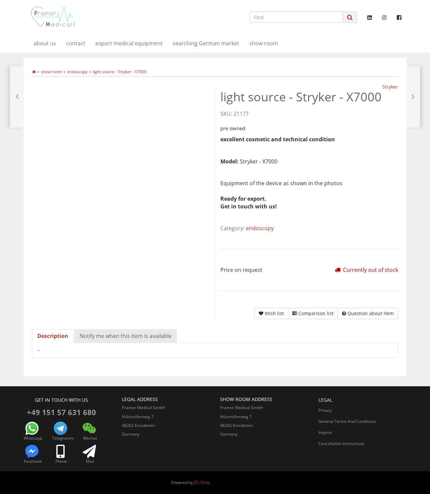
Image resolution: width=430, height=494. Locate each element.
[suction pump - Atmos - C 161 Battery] (413, 97)
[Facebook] (399, 17)
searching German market (206, 43)
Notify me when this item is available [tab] (126, 336)
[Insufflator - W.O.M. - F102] (17, 97)
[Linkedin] (369, 17)
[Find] (350, 17)
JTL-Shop (202, 482)
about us (45, 43)
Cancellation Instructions (341, 443)
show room (263, 43)
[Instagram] (384, 17)
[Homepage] (34, 72)
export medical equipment (129, 43)
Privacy (325, 410)
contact (75, 43)
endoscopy (260, 228)
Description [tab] (52, 336)
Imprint (325, 432)
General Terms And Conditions (347, 421)
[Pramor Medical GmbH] (84, 16)
